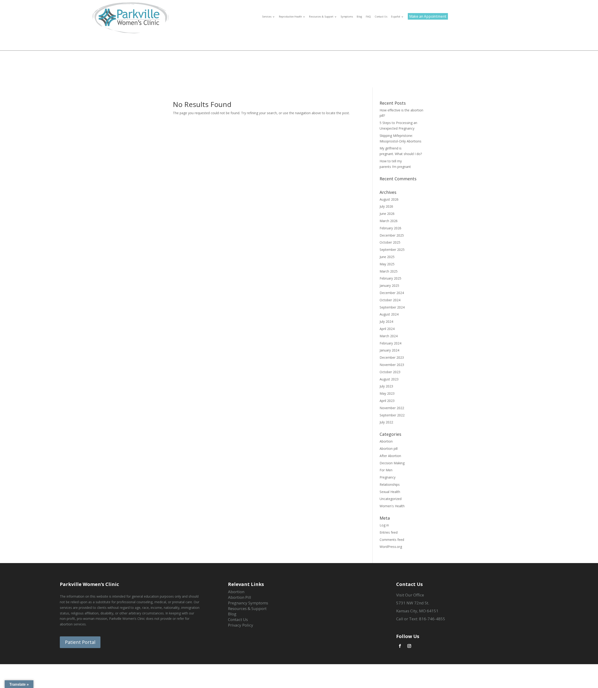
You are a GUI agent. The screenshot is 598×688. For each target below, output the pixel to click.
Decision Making (392, 463)
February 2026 (390, 228)
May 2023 (387, 393)
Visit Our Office (410, 595)
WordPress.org (391, 546)
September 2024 (392, 307)
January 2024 (389, 350)
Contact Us (381, 16)
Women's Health (392, 506)
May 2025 (387, 264)
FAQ (368, 16)
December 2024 (392, 293)
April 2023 (387, 400)
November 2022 (392, 408)
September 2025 (392, 249)
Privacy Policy (240, 625)
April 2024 (387, 328)
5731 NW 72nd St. (412, 603)
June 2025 (387, 257)
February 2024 (390, 343)
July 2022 (386, 422)
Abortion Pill (239, 597)
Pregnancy (387, 477)
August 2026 (389, 199)
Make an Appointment (428, 16)
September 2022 (392, 415)
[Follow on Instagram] (409, 646)
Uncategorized (391, 498)
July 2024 (386, 321)
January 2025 (389, 285)
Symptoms (347, 16)
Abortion (386, 441)
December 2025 (392, 235)
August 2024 (389, 314)
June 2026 (387, 213)
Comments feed (392, 539)
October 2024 (390, 300)
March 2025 (389, 271)
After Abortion (390, 456)
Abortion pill (389, 448)
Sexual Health (390, 491)
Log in (384, 525)
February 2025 (390, 278)
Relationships (390, 484)
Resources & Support (247, 608)
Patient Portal (80, 642)
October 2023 (390, 372)
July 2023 (386, 386)
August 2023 (389, 379)
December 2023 (392, 357)
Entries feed (389, 532)
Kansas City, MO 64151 (417, 611)
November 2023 (392, 364)
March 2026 (389, 221)
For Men (386, 470)
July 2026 (386, 206)
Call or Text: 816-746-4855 (420, 618)
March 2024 (389, 336)
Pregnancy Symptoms (248, 603)
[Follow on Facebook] (400, 646)
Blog (359, 16)
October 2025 (390, 242)
